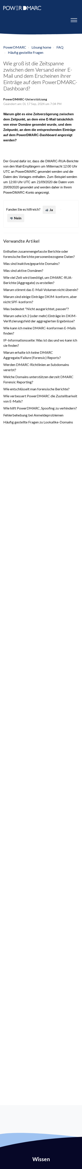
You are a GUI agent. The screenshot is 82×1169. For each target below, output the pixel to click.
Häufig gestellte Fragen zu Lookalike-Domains (38, 422)
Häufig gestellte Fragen (25, 52)
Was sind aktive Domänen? (23, 270)
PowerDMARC (14, 47)
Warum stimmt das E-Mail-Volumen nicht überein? (40, 290)
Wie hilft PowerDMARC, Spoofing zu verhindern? (40, 408)
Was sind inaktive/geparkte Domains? (31, 263)
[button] (74, 19)
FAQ (59, 47)
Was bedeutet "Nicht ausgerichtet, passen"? (36, 309)
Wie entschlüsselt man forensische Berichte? (36, 389)
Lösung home (41, 47)
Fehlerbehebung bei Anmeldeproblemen (33, 415)
